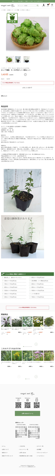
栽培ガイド (5, 452)
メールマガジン (40, 456)
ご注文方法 (22, 446)
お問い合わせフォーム (27, 413)
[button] (36, 344)
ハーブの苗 (3, 10)
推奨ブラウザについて (7, 456)
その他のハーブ (10, 10)
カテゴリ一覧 (40, 446)
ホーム (3, 446)
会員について (5, 449)
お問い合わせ (23, 452)
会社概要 (39, 449)
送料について (4, 95)
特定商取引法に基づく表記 (26, 456)
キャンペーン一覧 (24, 449)
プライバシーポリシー (42, 452)
